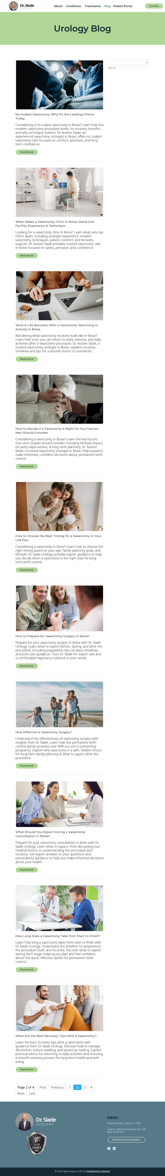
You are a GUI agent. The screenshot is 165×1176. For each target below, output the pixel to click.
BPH (112, 68)
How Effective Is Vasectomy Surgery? (43, 732)
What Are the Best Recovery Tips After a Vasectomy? (56, 1036)
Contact (154, 6)
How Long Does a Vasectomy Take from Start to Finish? (57, 936)
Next (21, 1093)
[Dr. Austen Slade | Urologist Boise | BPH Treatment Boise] (21, 6)
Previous (57, 1087)
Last (32, 1093)
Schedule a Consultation (126, 1139)
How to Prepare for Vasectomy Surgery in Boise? (52, 636)
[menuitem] (59, 6)
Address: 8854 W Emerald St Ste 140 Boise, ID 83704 (126, 1131)
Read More (26, 152)
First (42, 1087)
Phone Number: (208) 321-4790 (123, 1123)
